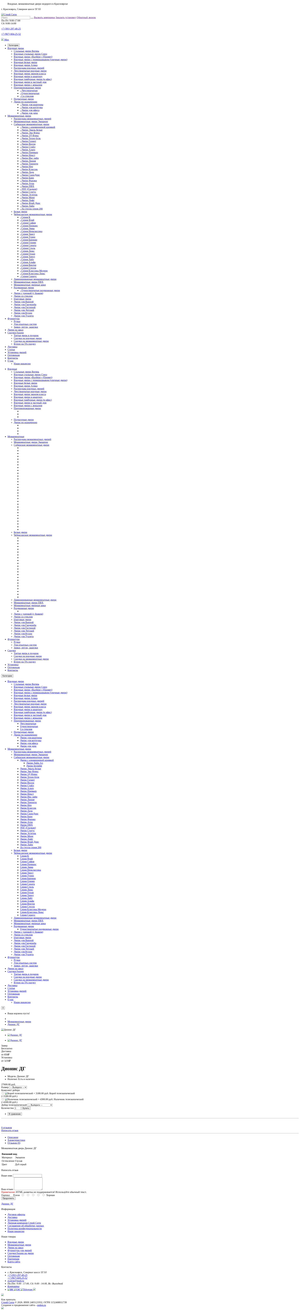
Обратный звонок (86, 17)
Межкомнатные (16, 436)
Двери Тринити (28, 802)
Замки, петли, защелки (26, 327)
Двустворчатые (28, 723)
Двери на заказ (15, 329)
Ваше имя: (6, 1175)
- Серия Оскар (27, 253)
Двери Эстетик (28, 833)
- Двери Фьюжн (28, 180)
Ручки (17, 321)
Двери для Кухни (23, 313)
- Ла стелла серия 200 (31, 208)
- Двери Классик (29, 169)
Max (6, 39)
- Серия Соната (28, 245)
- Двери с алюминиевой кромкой (37, 127)
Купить (26, 1108)
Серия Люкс (26, 889)
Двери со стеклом (23, 296)
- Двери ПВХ (27, 186)
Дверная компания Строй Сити (24, 1223)
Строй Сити (7, 1302)
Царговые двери (22, 299)
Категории (13, 45)
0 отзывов (6, 1127)
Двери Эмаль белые (30, 768)
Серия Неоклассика (30, 870)
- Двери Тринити (29, 163)
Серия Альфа (27, 901)
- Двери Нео (26, 166)
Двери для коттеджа (30, 740)
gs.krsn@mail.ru (16, 1280)
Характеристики (16, 1140)
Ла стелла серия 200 (30, 847)
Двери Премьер (28, 791)
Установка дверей (17, 352)
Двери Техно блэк (29, 777)
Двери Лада (26, 811)
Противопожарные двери (27, 87)
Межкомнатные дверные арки (30, 284)
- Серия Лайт (27, 259)
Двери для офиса (29, 743)
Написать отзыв (9, 1130)
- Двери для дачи (29, 113)
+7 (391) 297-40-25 (11, 28)
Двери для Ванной (24, 301)
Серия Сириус (27, 915)
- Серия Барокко (28, 239)
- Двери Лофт (27, 200)
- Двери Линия (28, 161)
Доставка (12, 346)
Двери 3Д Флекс (29, 774)
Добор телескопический (14, 1105)
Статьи (11, 349)
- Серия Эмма (27, 228)
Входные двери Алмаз (26, 65)
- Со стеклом (27, 96)
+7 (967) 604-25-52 (11, 34)
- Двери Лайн (27, 206)
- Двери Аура (27, 183)
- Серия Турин (27, 237)
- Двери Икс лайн (29, 158)
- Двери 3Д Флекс (29, 135)
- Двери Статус (28, 192)
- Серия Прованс (29, 225)
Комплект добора (10, 1090)
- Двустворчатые (29, 90)
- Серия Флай (27, 220)
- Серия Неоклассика (31, 231)
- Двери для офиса (29, 110)
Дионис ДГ (14, 1024)
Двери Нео (26, 805)
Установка (13, 664)
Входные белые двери (25, 62)
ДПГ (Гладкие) (28, 827)
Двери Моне (26, 836)
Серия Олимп (27, 881)
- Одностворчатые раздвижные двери (40, 290)
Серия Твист (26, 872)
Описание (13, 1137)
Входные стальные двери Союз (30, 54)
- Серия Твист (27, 234)
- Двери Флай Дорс (30, 203)
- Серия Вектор (28, 265)
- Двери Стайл (27, 146)
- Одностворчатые (29, 93)
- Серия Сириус (28, 276)
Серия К (24, 856)
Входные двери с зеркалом (28, 85)
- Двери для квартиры (31, 104)
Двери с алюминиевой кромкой (37, 760)
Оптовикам (14, 355)
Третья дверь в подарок (26, 335)
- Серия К (25, 217)
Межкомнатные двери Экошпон (31, 121)
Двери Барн (26, 816)
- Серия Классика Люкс (32, 273)
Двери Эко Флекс (29, 771)
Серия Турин (27, 875)
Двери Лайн (26, 844)
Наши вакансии (22, 363)
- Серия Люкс (27, 251)
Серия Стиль (27, 887)
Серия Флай (26, 858)
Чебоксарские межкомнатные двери (33, 214)
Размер (5, 1087)
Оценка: (5, 1195)
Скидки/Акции (16, 332)
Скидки (12, 650)
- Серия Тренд (27, 256)
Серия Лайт (26, 898)
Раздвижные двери (24, 287)
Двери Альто (27, 788)
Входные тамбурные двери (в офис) (33, 79)
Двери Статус (27, 830)
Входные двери (16, 48)
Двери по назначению (25, 101)
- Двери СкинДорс (30, 175)
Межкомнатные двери (19, 116)
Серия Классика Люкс (32, 912)
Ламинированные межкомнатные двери (35, 279)
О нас (11, 360)
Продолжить (8, 1198)
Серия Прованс (28, 864)
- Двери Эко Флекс (30, 132)
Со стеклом (26, 729)
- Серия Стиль (27, 248)
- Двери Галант (28, 141)
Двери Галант (27, 780)
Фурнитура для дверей (20, 1250)
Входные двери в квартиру (28, 76)
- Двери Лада (27, 172)
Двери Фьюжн (27, 819)
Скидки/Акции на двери (21, 1253)
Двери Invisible (34, 765)
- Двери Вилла (27, 144)
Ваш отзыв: (7, 1189)
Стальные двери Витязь (26, 51)
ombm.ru (41, 1305)
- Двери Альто (27, 149)
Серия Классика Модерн (33, 909)
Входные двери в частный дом (30, 82)
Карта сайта (14, 1261)
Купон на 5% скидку (25, 344)
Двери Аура (26, 822)
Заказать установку (66, 17)
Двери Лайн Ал (34, 763)
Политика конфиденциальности (25, 1228)
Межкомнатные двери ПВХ (28, 282)
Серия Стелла (27, 906)
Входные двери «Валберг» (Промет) (33, 56)
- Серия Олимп (28, 242)
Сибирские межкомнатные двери (31, 124)
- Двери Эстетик (29, 194)
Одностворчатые (29, 726)
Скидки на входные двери (28, 338)
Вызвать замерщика (44, 17)
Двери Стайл (27, 785)
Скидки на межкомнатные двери (31, 341)
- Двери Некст (27, 155)
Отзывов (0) (14, 1143)
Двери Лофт (26, 839)
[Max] (2, 1308)
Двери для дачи (28, 746)
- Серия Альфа (27, 262)
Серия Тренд (27, 895)
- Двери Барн (27, 177)
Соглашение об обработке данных (26, 1225)
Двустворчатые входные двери (30, 70)
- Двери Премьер (29, 152)
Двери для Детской (24, 310)
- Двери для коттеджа (31, 107)
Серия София (27, 861)
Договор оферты (16, 1214)
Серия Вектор (27, 903)
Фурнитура (14, 318)
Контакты (13, 358)
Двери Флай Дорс (29, 841)
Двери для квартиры (31, 737)
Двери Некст (27, 794)
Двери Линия (27, 799)
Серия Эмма (26, 867)
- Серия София (28, 222)
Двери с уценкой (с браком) (28, 293)
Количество (7, 1108)
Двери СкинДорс (29, 813)
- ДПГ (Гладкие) (28, 189)
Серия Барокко (28, 878)
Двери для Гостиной (24, 307)
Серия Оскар (27, 892)
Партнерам (13, 1259)
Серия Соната (27, 884)
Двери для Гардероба (25, 304)
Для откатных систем (25, 324)
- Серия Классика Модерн (34, 270)
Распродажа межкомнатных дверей (32, 118)
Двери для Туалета (24, 315)
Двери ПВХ (26, 825)
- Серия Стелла (28, 268)
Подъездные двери (24, 99)
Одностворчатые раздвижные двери (39, 929)
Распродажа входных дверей (29, 68)
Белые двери (20, 211)
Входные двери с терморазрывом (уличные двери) (40, 59)
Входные (12, 369)
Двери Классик (28, 808)
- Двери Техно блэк (30, 138)
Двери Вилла (27, 782)
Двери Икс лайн (28, 796)
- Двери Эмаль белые (31, 130)
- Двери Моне (27, 197)
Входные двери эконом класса (30, 73)
